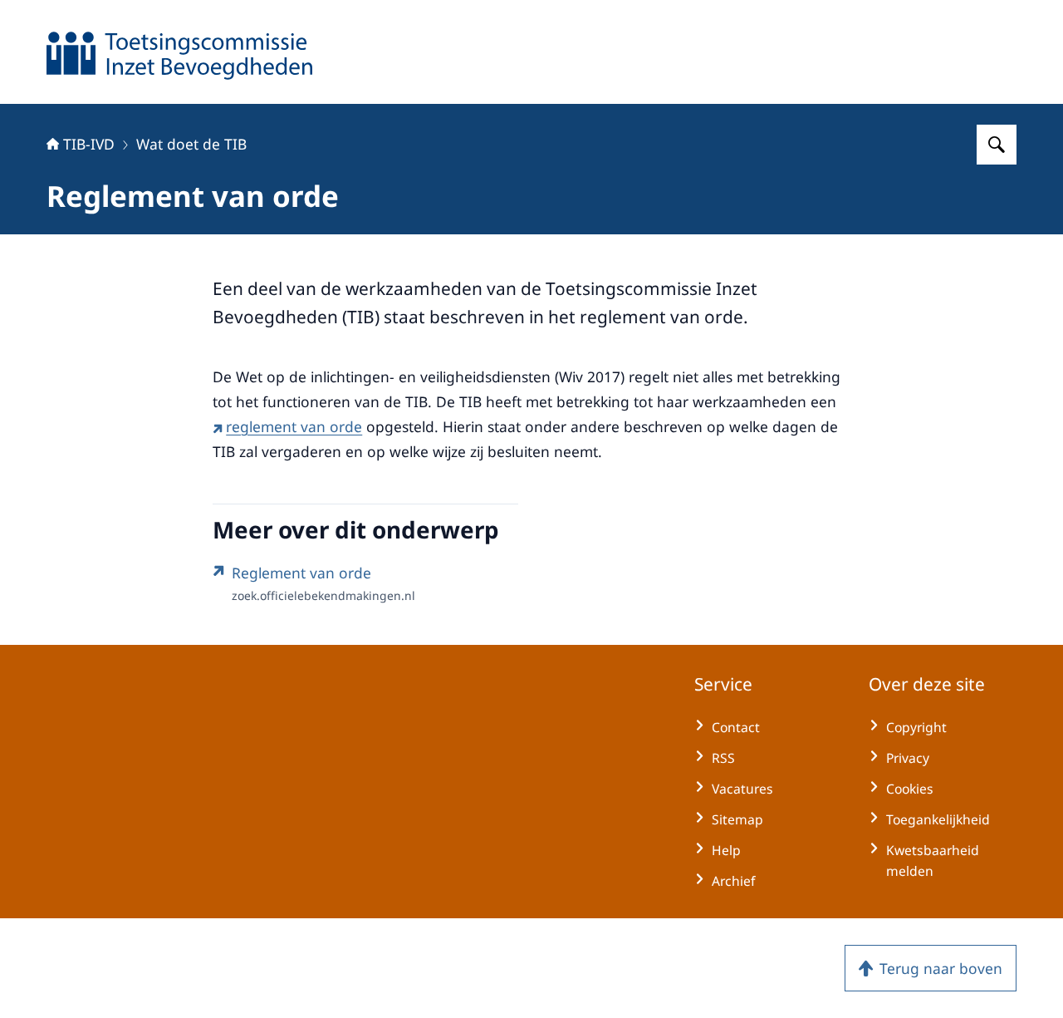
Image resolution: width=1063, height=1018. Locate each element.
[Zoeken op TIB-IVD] (996, 145)
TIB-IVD (89, 144)
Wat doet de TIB (191, 144)
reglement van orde (294, 426)
